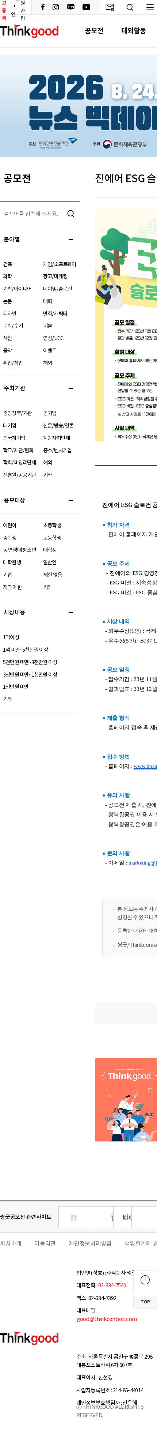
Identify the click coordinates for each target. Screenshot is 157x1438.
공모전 (94, 31)
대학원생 (12, 563)
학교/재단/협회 (18, 451)
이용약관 (45, 1244)
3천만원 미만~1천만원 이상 (30, 675)
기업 (7, 575)
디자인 (9, 314)
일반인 (50, 563)
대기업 (9, 426)
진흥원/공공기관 (19, 475)
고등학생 (52, 538)
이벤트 (50, 351)
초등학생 (52, 526)
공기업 (50, 413)
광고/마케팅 (55, 277)
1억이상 (11, 638)
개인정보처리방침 (90, 1244)
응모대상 (14, 500)
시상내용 (14, 612)
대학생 (50, 550)
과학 (7, 277)
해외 (47, 363)
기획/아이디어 (17, 289)
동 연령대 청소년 (19, 550)
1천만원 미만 (15, 687)
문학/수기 (13, 326)
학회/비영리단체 (19, 463)
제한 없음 (52, 575)
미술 (47, 326)
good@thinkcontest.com (106, 1319)
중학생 (9, 538)
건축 (7, 264)
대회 (47, 301)
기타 (47, 475)
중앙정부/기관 (17, 413)
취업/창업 (13, 363)
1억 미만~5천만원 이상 (25, 650)
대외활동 (133, 31)
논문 (7, 301)
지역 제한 (12, 587)
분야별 (12, 239)
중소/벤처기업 (57, 451)
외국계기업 (14, 438)
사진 (7, 338)
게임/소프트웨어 (59, 264)
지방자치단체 (56, 438)
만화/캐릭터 (55, 314)
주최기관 (14, 388)
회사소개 (11, 1244)
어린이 (9, 526)
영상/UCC (53, 338)
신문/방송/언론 (58, 426)
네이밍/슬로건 (57, 289)
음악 (7, 351)
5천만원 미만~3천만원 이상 (30, 662)
